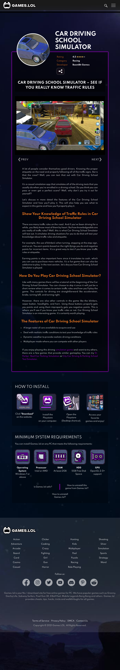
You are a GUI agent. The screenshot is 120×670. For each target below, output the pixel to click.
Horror (45, 567)
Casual (16, 567)
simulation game (64, 350)
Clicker (45, 539)
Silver (103, 544)
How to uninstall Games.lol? (60, 495)
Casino (16, 562)
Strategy (103, 558)
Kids (74, 544)
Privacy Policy (58, 621)
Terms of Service (40, 621)
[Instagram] (38, 582)
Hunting (74, 539)
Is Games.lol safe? (43, 487)
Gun (45, 562)
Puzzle (74, 558)
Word (104, 562)
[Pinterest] (83, 582)
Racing (76, 61)
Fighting (45, 553)
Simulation (103, 549)
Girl (45, 558)
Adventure (16, 544)
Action (16, 539)
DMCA (70, 621)
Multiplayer (74, 549)
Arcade (16, 549)
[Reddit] (94, 582)
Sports (103, 553)
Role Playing (74, 567)
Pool (74, 553)
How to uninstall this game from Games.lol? (77, 486)
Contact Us (82, 621)
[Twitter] (49, 582)
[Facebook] (26, 582)
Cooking (45, 544)
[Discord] (71, 582)
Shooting (103, 539)
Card (16, 558)
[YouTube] (60, 582)
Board (16, 553)
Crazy (45, 549)
